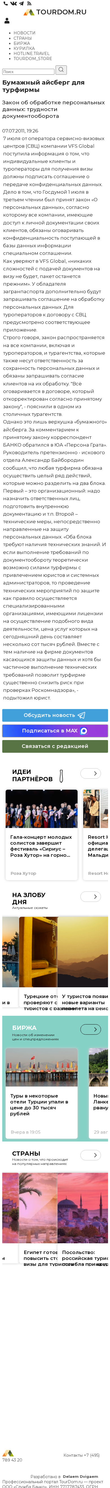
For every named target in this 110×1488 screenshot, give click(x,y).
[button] (85, 773)
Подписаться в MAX (50, 731)
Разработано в (64, 1476)
